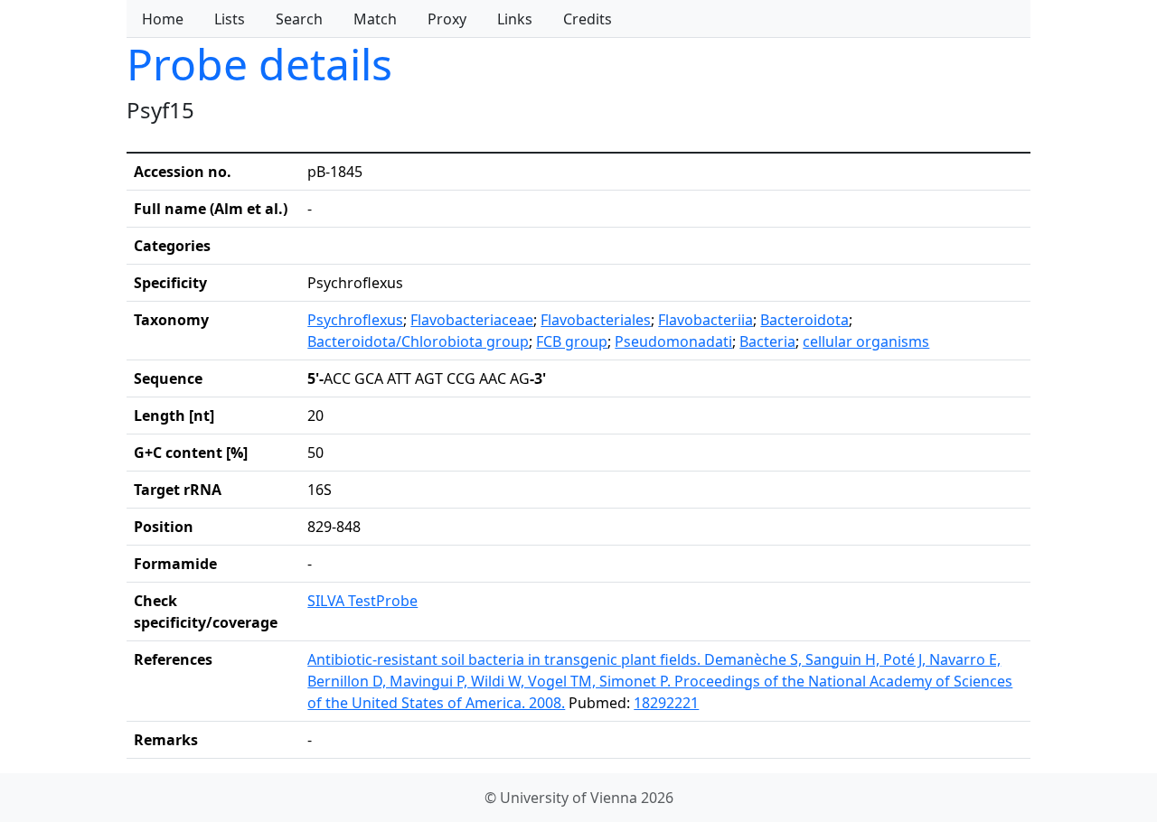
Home (162, 19)
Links (514, 19)
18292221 (666, 703)
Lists (229, 19)
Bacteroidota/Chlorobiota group (418, 341)
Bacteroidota (804, 320)
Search (299, 19)
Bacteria (767, 341)
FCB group (571, 341)
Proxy (447, 19)
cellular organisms (866, 341)
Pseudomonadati (673, 341)
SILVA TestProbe (362, 601)
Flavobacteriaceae (471, 320)
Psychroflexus (355, 320)
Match (375, 19)
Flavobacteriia (705, 320)
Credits (587, 19)
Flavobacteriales (596, 320)
